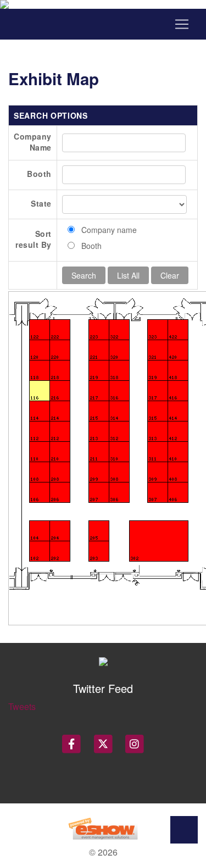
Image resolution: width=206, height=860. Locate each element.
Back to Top (184, 830)
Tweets (22, 706)
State (41, 203)
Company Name (33, 142)
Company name (109, 229)
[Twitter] (103, 743)
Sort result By (33, 239)
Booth (39, 173)
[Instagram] (134, 743)
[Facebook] (72, 743)
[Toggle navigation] (103, 24)
